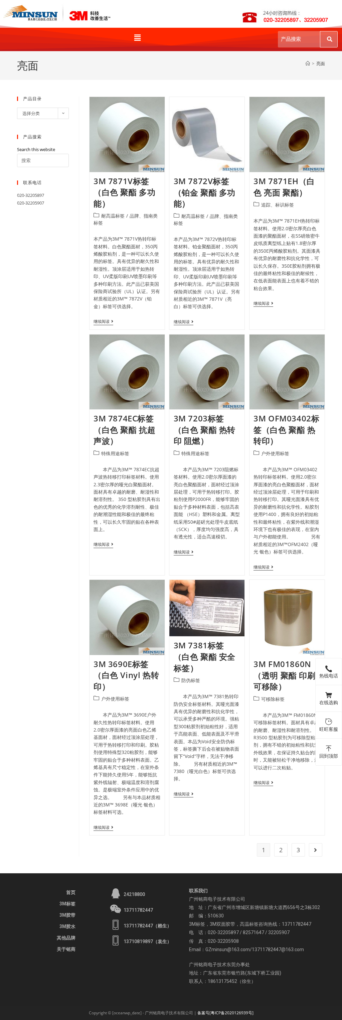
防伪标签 (190, 680)
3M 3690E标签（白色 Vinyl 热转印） (126, 675)
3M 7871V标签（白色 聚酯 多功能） (124, 192)
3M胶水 (67, 926)
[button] (137, 37)
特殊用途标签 (115, 453)
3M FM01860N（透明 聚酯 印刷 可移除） (284, 675)
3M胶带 (67, 915)
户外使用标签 (275, 453)
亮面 (320, 63)
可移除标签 (273, 699)
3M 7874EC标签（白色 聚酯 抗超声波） (124, 429)
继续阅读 (103, 321)
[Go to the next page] (315, 850)
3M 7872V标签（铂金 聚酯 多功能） (204, 192)
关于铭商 (66, 949)
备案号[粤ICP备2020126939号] (225, 1013)
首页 (70, 892)
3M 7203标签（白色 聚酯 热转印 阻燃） (204, 429)
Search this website (36, 149)
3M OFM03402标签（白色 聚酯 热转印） (286, 429)
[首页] (308, 63)
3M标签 (67, 903)
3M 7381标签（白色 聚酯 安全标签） (204, 656)
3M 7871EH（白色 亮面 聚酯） (284, 186)
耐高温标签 (113, 216)
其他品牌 (66, 937)
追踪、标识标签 (277, 205)
